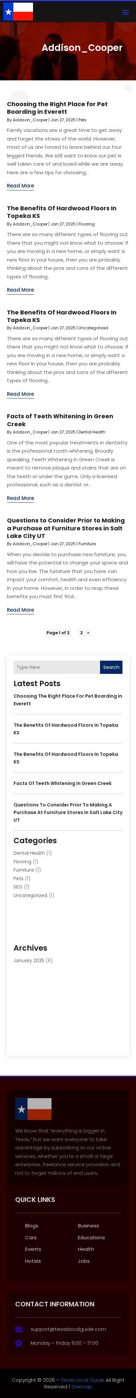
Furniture (87, 544)
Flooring (87, 224)
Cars (31, 1237)
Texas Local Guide (81, 1380)
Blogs (31, 1225)
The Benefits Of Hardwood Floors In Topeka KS (62, 212)
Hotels (33, 1260)
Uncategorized (93, 328)
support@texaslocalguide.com (68, 1329)
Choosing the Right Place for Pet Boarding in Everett (57, 108)
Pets (82, 120)
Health (86, 1249)
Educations (91, 1237)
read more (20, 185)
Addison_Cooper (30, 120)
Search (111, 667)
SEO (18, 887)
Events (33, 1249)
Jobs (84, 1260)
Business (88, 1225)
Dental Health (92, 432)
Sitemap (81, 1386)
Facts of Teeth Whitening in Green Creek (60, 420)
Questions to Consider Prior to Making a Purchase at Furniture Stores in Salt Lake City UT (66, 528)
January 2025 (29, 960)
